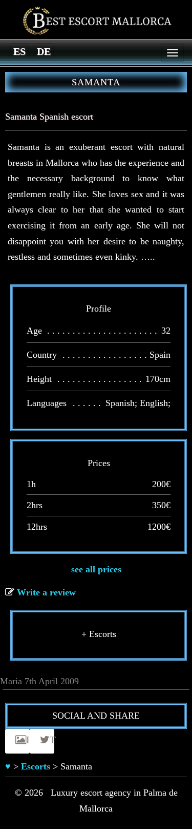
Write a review (46, 592)
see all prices (96, 569)
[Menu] (172, 53)
